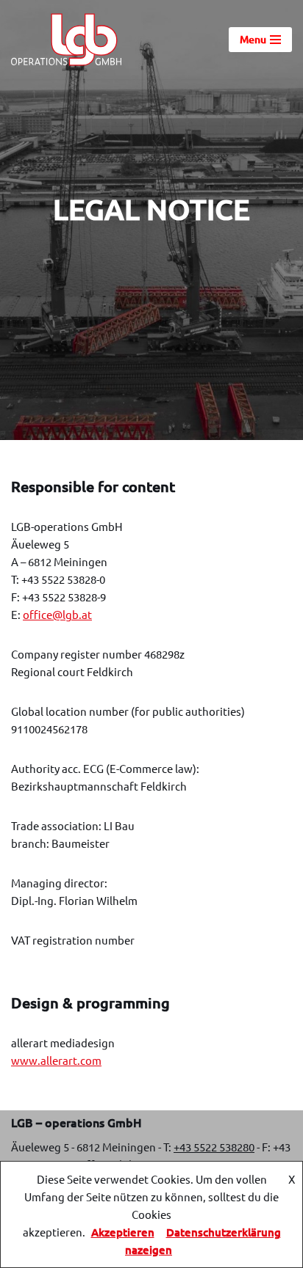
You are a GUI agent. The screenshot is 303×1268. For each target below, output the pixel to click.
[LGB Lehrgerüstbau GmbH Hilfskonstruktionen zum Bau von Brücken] (66, 39)
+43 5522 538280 (214, 1147)
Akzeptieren (122, 1232)
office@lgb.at (57, 614)
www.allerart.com (56, 1060)
